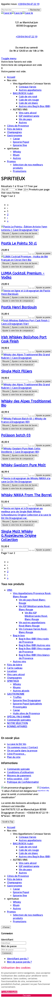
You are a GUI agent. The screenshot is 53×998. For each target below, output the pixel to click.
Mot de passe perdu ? (19, 961)
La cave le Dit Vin (16, 744)
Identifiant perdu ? (18, 958)
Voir (20, 189)
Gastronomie (14, 885)
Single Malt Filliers (16, 371)
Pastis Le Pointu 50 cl (19, 243)
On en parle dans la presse (22, 750)
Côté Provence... (16, 753)
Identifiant (7, 939)
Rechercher (35, 10)
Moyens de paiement (19, 775)
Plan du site (13, 757)
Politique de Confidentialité (23, 782)
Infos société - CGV (18, 778)
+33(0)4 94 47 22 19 (28, 4)
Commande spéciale (18, 769)
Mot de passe (9, 946)
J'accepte (27, 995)
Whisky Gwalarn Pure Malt (23, 465)
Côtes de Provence (18, 876)
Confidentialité (9, 992)
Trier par (32, 186)
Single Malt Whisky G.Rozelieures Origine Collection (18, 535)
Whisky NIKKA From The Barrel (26, 495)
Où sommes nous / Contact (22, 747)
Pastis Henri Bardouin (19, 307)
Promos (11, 911)
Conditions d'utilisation (20, 772)
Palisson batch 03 (16, 435)
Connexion (6, 953)
